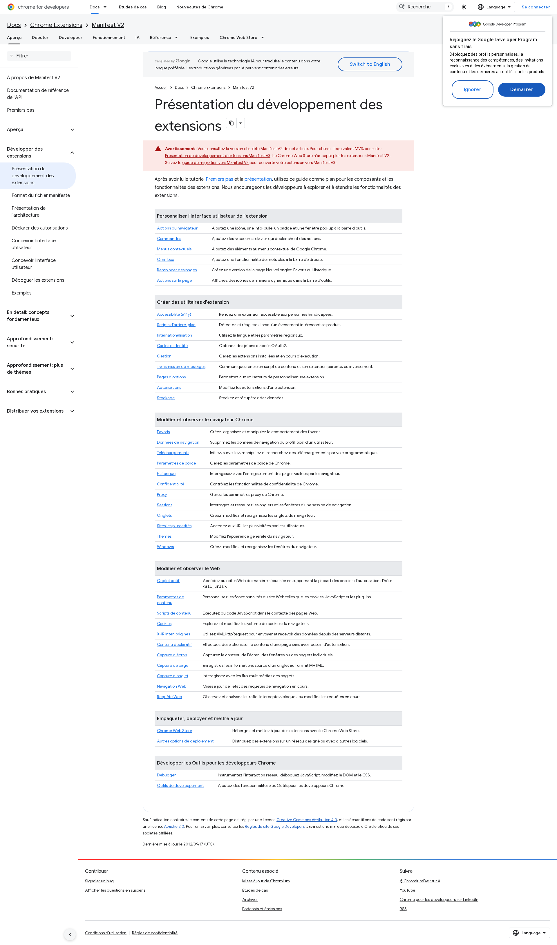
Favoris (163, 431)
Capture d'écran (172, 654)
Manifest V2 (108, 25)
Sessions (164, 504)
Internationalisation (174, 335)
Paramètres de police (176, 463)
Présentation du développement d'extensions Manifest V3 (217, 155)
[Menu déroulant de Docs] (107, 6)
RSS (403, 908)
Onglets (164, 515)
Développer (70, 37)
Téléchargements (173, 452)
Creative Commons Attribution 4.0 (306, 819)
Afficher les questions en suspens (115, 890)
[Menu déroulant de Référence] (178, 37)
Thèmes (164, 536)
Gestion (164, 356)
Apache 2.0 (174, 826)
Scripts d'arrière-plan (176, 324)
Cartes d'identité (172, 345)
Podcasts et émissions (262, 908)
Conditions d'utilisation (105, 932)
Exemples (199, 37)
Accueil (161, 87)
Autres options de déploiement (185, 741)
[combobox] (425, 7)
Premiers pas (219, 179)
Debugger (166, 775)
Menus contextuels (174, 249)
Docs (95, 7)
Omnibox (165, 259)
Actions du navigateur (177, 228)
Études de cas (133, 7)
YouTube (407, 890)
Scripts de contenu (174, 613)
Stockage (166, 397)
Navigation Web (171, 686)
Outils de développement (180, 785)
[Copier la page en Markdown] (231, 123)
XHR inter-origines (173, 634)
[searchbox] (39, 56)
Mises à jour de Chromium (266, 880)
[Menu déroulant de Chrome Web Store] (264, 37)
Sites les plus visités (174, 525)
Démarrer (521, 90)
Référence (160, 37)
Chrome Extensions (56, 25)
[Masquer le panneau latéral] (70, 934)
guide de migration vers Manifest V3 (215, 162)
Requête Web (169, 696)
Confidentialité (170, 484)
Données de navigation (178, 442)
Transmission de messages (181, 366)
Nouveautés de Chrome (199, 7)
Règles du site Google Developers (275, 826)
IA (137, 37)
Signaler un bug (99, 880)
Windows (165, 546)
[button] (34, 129)
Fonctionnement (109, 37)
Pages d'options (171, 377)
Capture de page (172, 665)
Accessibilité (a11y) (174, 314)
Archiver (250, 899)
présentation (258, 179)
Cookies (164, 623)
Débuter (40, 37)
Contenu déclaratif (174, 644)
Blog (161, 7)
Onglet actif (168, 580)
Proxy (162, 494)
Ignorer (473, 90)
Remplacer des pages (177, 269)
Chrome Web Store (238, 37)
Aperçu (14, 37)
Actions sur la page (174, 280)
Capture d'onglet (172, 675)
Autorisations (169, 387)
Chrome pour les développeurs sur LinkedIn (439, 899)
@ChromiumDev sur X (420, 880)
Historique (166, 473)
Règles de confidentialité (155, 932)
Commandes (169, 238)
